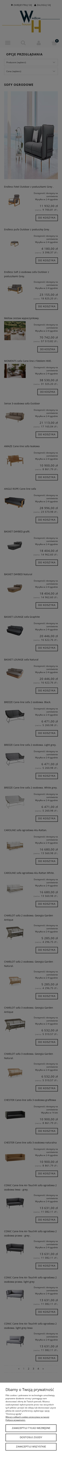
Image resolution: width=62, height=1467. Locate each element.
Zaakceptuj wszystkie (31, 1446)
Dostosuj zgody (31, 1437)
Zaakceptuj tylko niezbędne (31, 1428)
